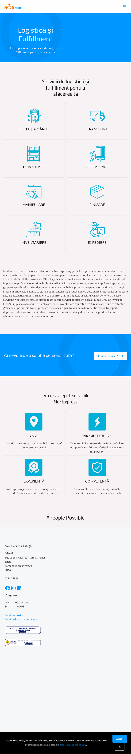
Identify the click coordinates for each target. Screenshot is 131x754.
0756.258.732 (12, 578)
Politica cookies (14, 615)
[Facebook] (8, 588)
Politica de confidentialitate (21, 619)
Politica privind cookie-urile (72, 744)
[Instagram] (13, 588)
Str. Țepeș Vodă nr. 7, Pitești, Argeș (25, 557)
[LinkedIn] (19, 588)
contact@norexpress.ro (18, 565)
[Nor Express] (12, 6)
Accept (119, 738)
